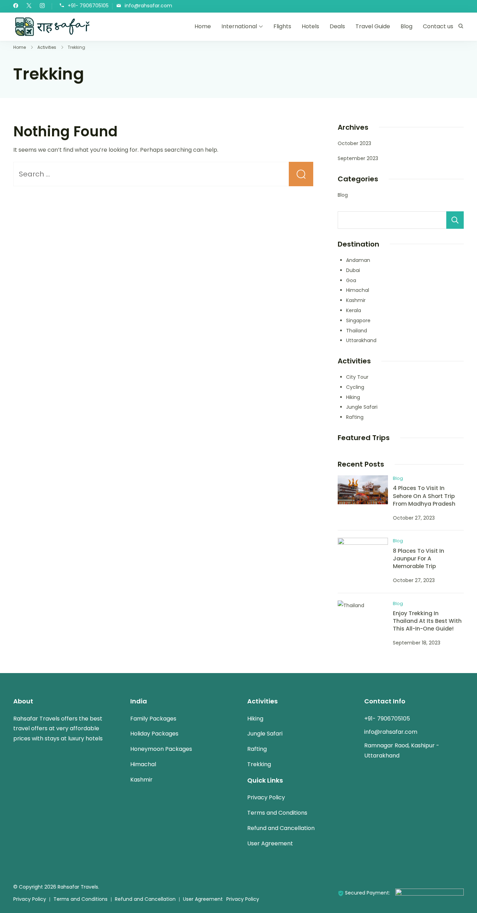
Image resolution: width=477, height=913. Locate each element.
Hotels (310, 26)
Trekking (259, 764)
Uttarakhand (361, 340)
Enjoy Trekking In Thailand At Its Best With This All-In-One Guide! (427, 621)
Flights (282, 26)
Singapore (358, 320)
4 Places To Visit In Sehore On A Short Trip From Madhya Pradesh (424, 495)
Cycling (355, 387)
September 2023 (358, 158)
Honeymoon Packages (161, 749)
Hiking (353, 397)
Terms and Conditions (277, 813)
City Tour (357, 377)
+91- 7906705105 (88, 5)
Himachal (357, 290)
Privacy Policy (266, 797)
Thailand (356, 330)
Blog (406, 26)
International (239, 26)
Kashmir (356, 300)
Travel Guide (372, 26)
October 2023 (354, 143)
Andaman (358, 260)
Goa (351, 280)
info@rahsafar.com (148, 5)
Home (203, 26)
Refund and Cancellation (281, 828)
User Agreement (270, 843)
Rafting (355, 417)
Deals (337, 26)
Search (455, 220)
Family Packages (153, 719)
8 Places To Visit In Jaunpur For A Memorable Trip (418, 558)
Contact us (438, 26)
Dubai (353, 270)
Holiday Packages (154, 734)
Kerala (353, 310)
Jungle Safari (361, 406)
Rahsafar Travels (78, 886)
